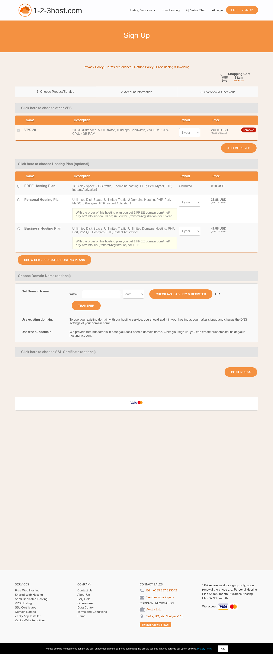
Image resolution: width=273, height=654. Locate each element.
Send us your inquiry (160, 597)
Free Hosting (171, 10)
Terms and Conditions (92, 611)
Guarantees (85, 603)
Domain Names (25, 611)
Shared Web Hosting (29, 594)
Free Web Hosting (27, 590)
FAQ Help (83, 599)
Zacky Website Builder (30, 620)
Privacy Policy (204, 648)
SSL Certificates (25, 607)
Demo (81, 616)
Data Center (85, 607)
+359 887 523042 (165, 590)
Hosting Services (140, 10)
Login (219, 10)
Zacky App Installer (28, 616)
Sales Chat (197, 10)
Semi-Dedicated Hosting (31, 599)
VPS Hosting (23, 603)
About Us (83, 594)
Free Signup (242, 10)
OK (223, 648)
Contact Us (84, 590)
